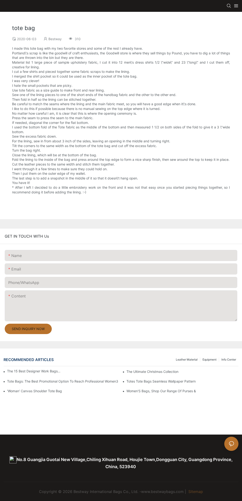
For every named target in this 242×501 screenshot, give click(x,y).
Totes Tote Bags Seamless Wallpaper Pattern (161, 381)
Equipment (209, 359)
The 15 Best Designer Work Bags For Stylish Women (34, 371)
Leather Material (187, 359)
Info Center (228, 359)
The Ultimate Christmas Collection (152, 372)
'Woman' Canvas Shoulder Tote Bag (34, 391)
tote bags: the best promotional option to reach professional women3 (62, 381)
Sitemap (195, 491)
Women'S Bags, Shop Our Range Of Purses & (161, 391)
